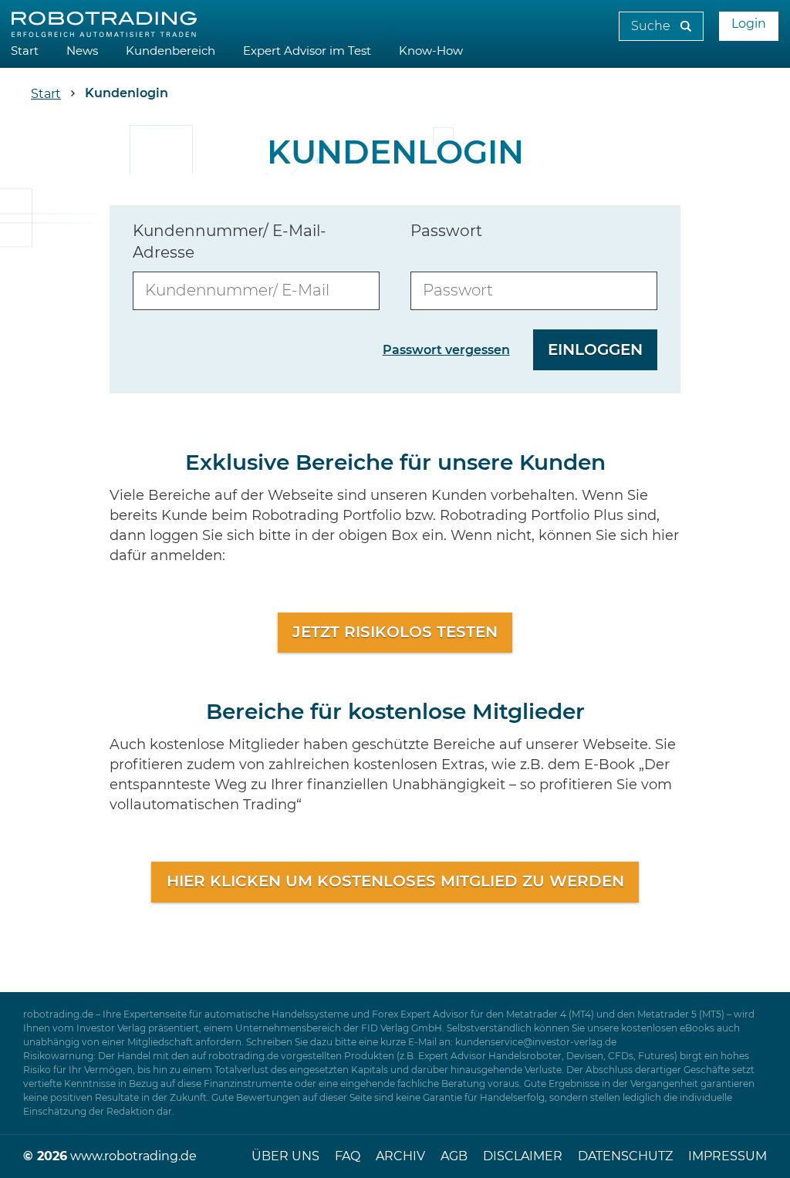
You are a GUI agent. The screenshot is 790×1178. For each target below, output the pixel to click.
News (82, 51)
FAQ (347, 1156)
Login (748, 24)
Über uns (285, 1156)
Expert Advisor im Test (307, 51)
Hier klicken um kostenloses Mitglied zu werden (395, 881)
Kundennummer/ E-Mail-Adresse (229, 242)
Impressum (727, 1156)
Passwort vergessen (446, 350)
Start (25, 51)
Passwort (446, 231)
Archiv (400, 1156)
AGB (454, 1156)
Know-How (431, 51)
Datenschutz (625, 1156)
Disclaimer (522, 1156)
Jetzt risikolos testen (395, 632)
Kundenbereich (170, 51)
